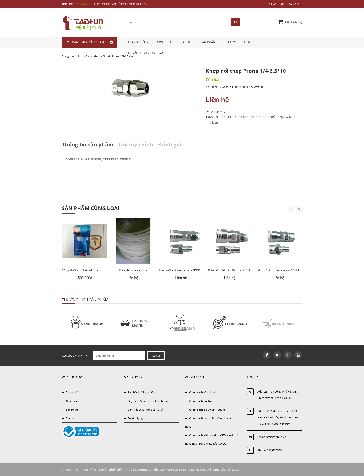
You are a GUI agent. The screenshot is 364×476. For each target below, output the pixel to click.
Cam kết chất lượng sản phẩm (146, 409)
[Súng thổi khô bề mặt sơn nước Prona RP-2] (84, 241)
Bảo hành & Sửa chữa (141, 392)
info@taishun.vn (275, 437)
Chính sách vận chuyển (203, 392)
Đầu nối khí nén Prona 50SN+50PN (234, 270)
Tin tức (230, 42)
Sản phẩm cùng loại (90, 208)
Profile (186, 42)
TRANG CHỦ (137, 42)
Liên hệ (249, 42)
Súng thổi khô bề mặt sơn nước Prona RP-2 (94, 270)
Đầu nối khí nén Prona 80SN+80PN (185, 270)
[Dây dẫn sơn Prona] (133, 241)
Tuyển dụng (135, 418)
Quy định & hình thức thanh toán (148, 401)
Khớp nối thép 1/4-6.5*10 (280, 117)
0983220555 (82, 4)
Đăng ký (294, 4)
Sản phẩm (208, 42)
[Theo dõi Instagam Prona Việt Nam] (288, 355)
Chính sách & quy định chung (207, 409)
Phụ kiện (212, 122)
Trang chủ (72, 392)
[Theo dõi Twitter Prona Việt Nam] (277, 355)
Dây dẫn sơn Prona (133, 270)
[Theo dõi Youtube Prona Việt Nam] (298, 355)
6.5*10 (235, 117)
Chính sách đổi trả (200, 401)
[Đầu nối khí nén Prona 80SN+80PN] (182, 241)
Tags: (210, 117)
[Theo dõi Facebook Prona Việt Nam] (266, 355)
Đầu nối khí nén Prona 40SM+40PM (283, 270)
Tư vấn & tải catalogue (146, 53)
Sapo (235, 470)
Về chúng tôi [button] (73, 377)
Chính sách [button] (194, 377)
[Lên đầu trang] (356, 454)
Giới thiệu (164, 42)
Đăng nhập (276, 4)
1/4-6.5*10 (221, 117)
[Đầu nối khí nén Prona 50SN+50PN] (230, 241)
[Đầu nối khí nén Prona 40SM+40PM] (279, 241)
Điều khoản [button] (133, 377)
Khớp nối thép (251, 117)
